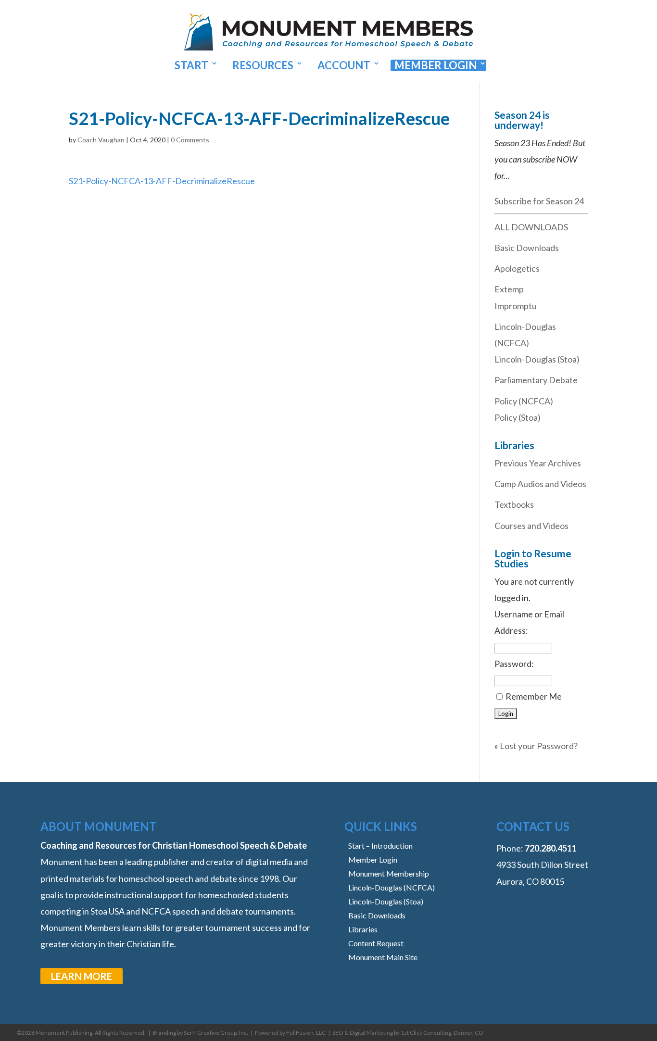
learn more (81, 976)
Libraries (363, 929)
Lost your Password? (539, 745)
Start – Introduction (380, 845)
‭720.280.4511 (551, 848)
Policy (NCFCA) (523, 401)
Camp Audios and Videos (540, 483)
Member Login (435, 65)
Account (343, 65)
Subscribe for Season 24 (539, 201)
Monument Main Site (382, 957)
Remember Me (533, 696)
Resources (262, 65)
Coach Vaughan (101, 140)
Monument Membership (388, 873)
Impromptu (515, 306)
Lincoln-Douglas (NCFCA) (391, 887)
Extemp (509, 289)
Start (191, 65)
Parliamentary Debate (536, 380)
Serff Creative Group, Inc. (216, 1032)
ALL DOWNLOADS (531, 227)
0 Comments (190, 140)
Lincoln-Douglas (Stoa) (537, 359)
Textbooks (514, 504)
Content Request (376, 943)
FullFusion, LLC (306, 1032)
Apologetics (517, 268)
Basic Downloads (526, 247)
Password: (514, 663)
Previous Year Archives (537, 463)
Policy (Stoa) (517, 417)
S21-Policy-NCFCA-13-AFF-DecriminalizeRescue (162, 181)
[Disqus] (260, 309)
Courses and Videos (531, 525)
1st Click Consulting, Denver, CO (442, 1032)
